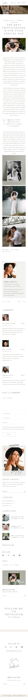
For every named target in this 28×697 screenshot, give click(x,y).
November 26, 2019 (8, 20)
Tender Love (16, 526)
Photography (7, 503)
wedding (17, 249)
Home (3, 10)
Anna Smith (14, 22)
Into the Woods (17, 535)
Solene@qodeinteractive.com (14, 651)
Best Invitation (17, 517)
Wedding (8, 10)
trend (11, 249)
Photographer (7, 501)
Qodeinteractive (22, 695)
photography (5, 249)
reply (23, 323)
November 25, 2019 (17, 518)
